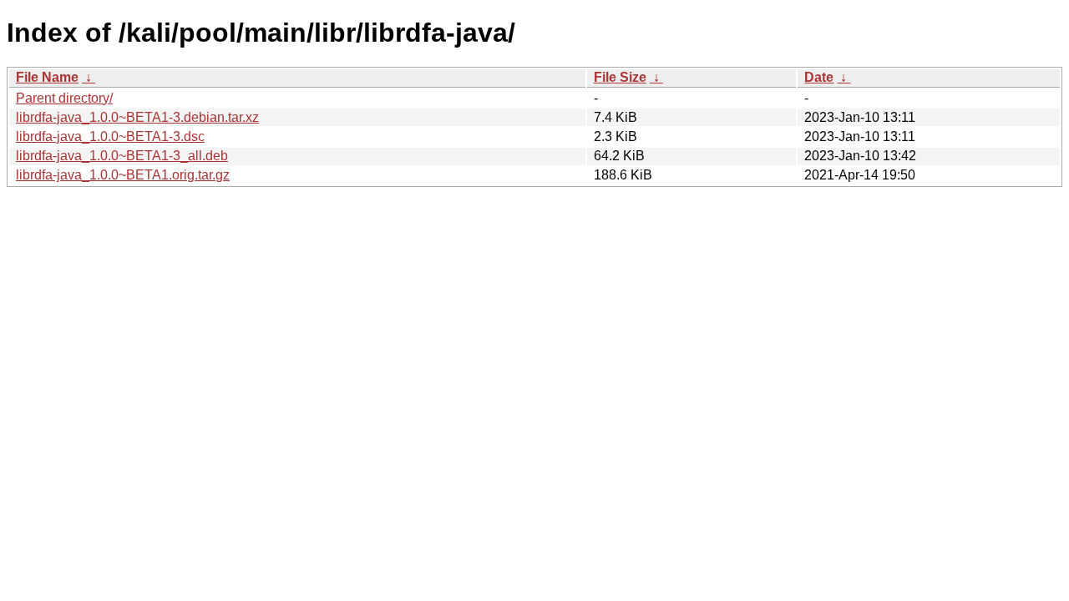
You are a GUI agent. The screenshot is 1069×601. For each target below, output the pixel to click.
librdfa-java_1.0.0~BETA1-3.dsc (110, 136)
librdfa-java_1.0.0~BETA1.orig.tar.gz (123, 175)
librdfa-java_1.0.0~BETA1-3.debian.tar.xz (137, 117)
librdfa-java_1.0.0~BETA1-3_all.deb (122, 156)
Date (818, 77)
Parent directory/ (64, 98)
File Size (620, 77)
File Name (47, 77)
